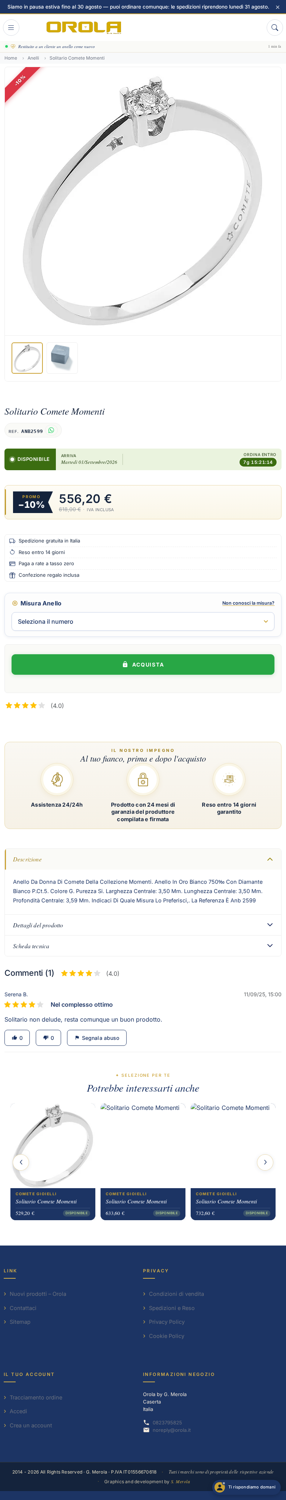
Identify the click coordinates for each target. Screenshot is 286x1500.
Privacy (156, 1270)
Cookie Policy (166, 1336)
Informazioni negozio (179, 1374)
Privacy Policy (167, 1322)
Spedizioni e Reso (172, 1308)
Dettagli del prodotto (38, 925)
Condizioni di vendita (176, 1294)
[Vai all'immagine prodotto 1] (27, 358)
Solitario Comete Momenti (46, 1201)
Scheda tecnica (31, 946)
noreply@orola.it (172, 1430)
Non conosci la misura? (248, 603)
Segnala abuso (96, 1038)
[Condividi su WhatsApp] (51, 430)
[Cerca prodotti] (275, 27)
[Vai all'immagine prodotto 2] (62, 358)
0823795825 (167, 1422)
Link (11, 1270)
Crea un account (31, 1425)
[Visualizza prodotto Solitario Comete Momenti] (52, 1145)
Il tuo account (29, 1374)
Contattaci (23, 1308)
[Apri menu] (11, 27)
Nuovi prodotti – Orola (38, 1294)
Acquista (148, 664)
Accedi (18, 1411)
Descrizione (27, 859)
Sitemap (20, 1322)
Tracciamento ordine (36, 1397)
